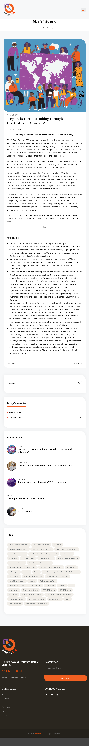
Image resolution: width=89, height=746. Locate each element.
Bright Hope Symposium (17, 554)
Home (38, 28)
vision (67, 599)
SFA (71, 585)
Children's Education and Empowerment (43, 554)
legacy (36, 572)
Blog (3, 711)
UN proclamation (54, 599)
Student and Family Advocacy (31, 594)
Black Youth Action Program (42, 549)
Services (5, 703)
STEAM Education (49, 590)
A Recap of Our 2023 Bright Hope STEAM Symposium (45, 465)
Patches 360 (11, 363)
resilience (62, 585)
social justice (13, 590)
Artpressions (25, 510)
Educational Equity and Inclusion (40, 563)
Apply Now (6, 707)
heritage (26, 572)
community (13, 558)
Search (44, 742)
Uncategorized (15, 417)
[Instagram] (57, 694)
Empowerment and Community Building (22, 567)
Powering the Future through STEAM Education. (25, 585)
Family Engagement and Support (51, 567)
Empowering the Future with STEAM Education (42, 482)
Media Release (14, 576)
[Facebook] (46, 694)
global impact (13, 572)
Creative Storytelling (46, 558)
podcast (32, 581)
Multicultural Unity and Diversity (57, 576)
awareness (57, 545)
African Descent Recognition (18, 545)
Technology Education (16, 599)
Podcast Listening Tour (47, 581)
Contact (5, 715)
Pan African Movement (16, 581)
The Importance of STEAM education (26, 498)
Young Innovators (15, 604)
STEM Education (65, 590)
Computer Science (28, 558)
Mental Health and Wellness (33, 576)
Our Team (5, 698)
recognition (50, 585)
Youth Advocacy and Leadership (36, 604)
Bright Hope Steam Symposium (66, 549)
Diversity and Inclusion (16, 563)
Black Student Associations (18, 549)
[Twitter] (52, 694)
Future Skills (71, 567)
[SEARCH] (79, 383)
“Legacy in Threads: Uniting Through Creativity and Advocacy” (35, 121)
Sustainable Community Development (59, 594)
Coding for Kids (67, 554)
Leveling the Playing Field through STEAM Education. (61, 572)
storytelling (13, 594)
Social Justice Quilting (30, 590)
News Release (15, 412)
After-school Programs (41, 545)
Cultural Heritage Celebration (68, 558)
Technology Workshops (36, 599)
